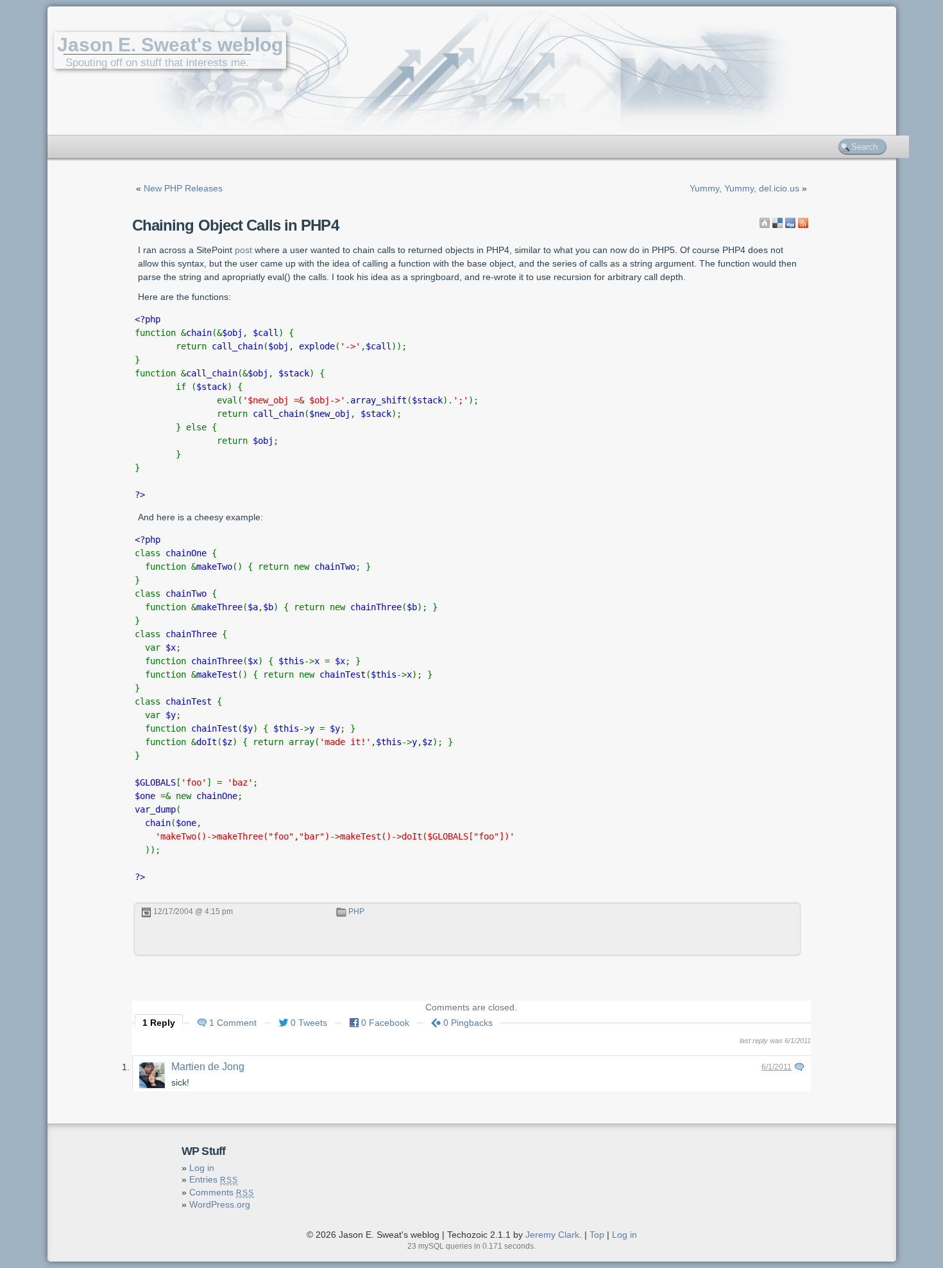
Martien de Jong (207, 1066)
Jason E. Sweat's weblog (170, 44)
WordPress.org (219, 1204)
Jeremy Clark (552, 1234)
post (243, 250)
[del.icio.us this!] (777, 223)
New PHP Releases (183, 188)
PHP (356, 911)
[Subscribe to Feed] (803, 223)
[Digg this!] (790, 223)
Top (597, 1234)
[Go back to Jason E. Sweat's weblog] (765, 223)
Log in (201, 1168)
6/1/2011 (776, 1066)
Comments (221, 1192)
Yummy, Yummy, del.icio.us (744, 188)
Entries (213, 1179)
